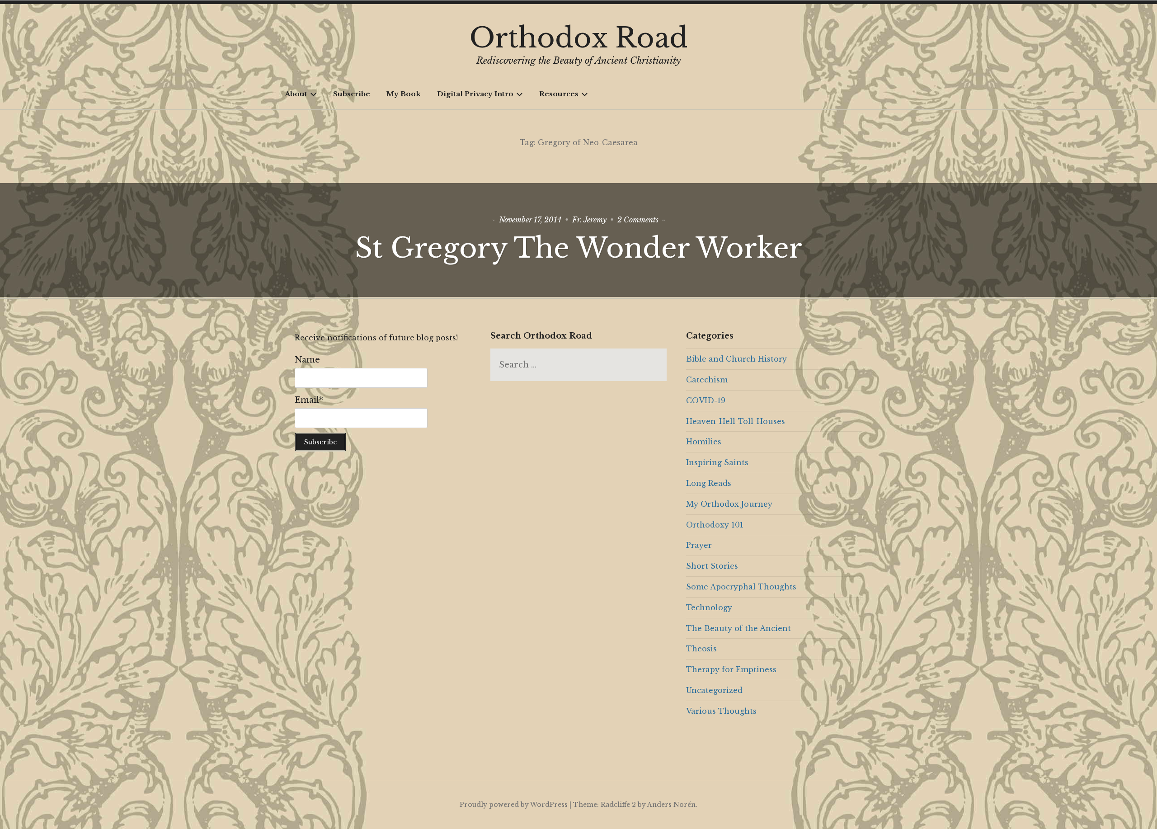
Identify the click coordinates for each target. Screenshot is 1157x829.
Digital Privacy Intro (475, 93)
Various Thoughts (721, 711)
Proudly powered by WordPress (514, 805)
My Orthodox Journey (729, 504)
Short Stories (712, 565)
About (296, 93)
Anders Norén (671, 805)
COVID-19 (705, 400)
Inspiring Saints (717, 462)
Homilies (703, 441)
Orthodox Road (579, 38)
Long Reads (708, 483)
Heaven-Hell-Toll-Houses (735, 421)
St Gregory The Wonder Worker (578, 248)
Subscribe (351, 93)
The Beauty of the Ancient (738, 628)
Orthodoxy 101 (714, 524)
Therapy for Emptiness (731, 669)
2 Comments (637, 219)
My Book (403, 93)
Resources (558, 93)
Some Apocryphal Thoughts (741, 586)
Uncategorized (714, 690)
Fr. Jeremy (589, 219)
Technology (709, 607)
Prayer (699, 545)
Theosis (701, 648)
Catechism (707, 379)
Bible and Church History (736, 358)
